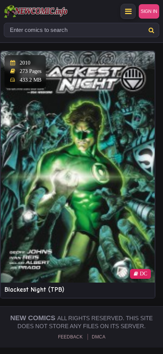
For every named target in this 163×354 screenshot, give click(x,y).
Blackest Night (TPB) (34, 289)
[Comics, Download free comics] (49, 11)
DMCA (98, 337)
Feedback (70, 337)
